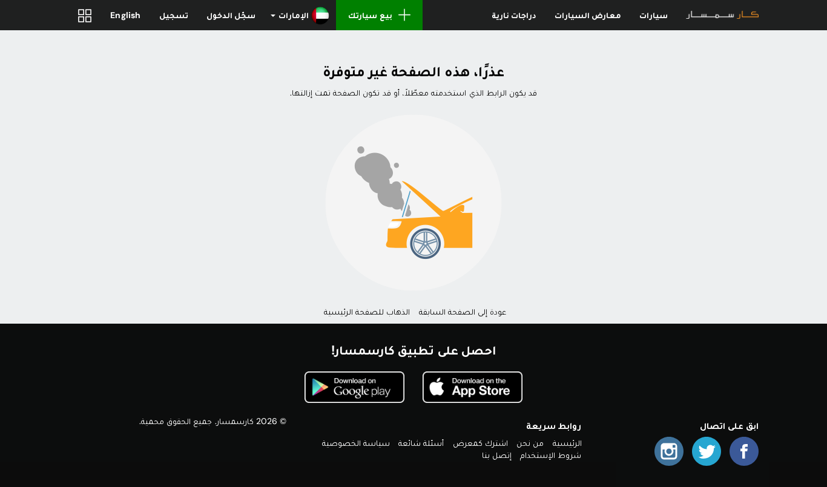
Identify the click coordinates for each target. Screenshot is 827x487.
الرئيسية (567, 442)
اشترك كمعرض (480, 442)
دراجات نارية (514, 15)
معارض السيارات (588, 15)
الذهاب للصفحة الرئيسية (367, 311)
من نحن (530, 442)
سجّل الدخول (230, 15)
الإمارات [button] (294, 15)
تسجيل (173, 15)
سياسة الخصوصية (356, 442)
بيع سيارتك (370, 15)
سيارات (653, 15)
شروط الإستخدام (550, 454)
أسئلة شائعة (421, 442)
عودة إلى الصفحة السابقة (463, 311)
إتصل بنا (497, 454)
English (125, 15)
